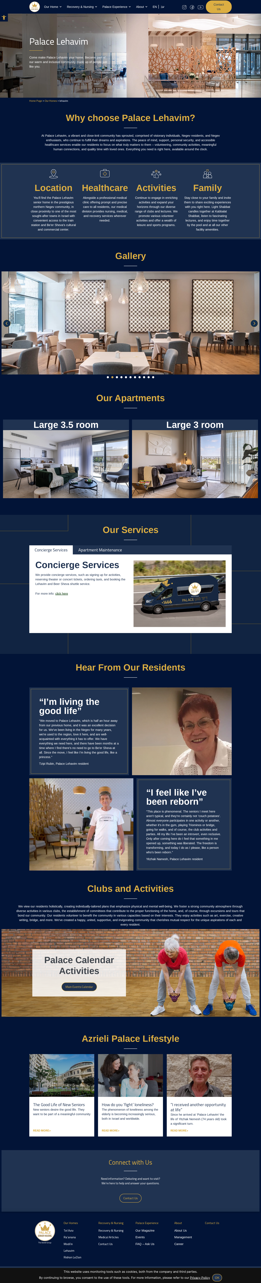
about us (180, 1230)
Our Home (51, 6)
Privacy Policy (200, 1278)
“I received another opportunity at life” (198, 1107)
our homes (71, 1223)
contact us (105, 1244)
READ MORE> (42, 1130)
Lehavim (69, 1250)
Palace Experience (114, 6)
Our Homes (51, 101)
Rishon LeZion (72, 1257)
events (140, 1237)
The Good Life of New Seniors (59, 1105)
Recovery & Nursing (80, 6)
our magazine (145, 1230)
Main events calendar (79, 987)
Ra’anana (70, 1237)
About (140, 6)
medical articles (108, 1237)
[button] (4, 17)
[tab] (51, 549)
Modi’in (68, 1244)
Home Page (35, 101)
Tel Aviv (69, 1230)
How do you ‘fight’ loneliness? (128, 1105)
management (183, 1237)
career (179, 1244)
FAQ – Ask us (144, 1244)
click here (61, 593)
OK (217, 1277)
